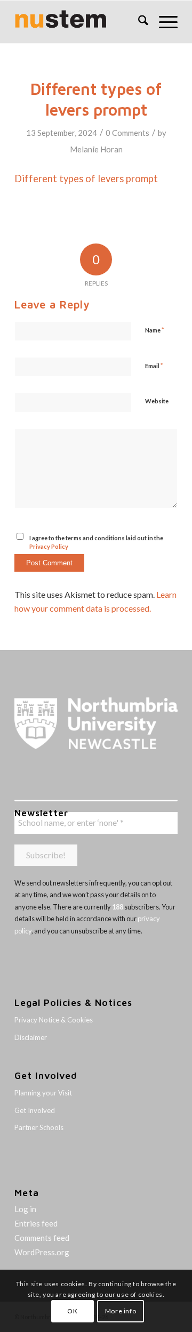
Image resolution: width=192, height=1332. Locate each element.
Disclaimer (30, 1037)
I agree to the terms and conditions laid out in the (96, 542)
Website (157, 400)
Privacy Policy (48, 546)
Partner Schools (38, 1127)
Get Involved (34, 1110)
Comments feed (41, 1237)
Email (154, 365)
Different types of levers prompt (86, 178)
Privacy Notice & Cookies (53, 1020)
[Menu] (163, 22)
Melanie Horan (96, 149)
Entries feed (36, 1223)
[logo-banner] (79, 22)
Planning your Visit (43, 1093)
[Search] (137, 22)
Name (154, 330)
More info (120, 1311)
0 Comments (127, 132)
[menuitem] (137, 22)
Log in (25, 1209)
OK (72, 1311)
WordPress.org (41, 1252)
